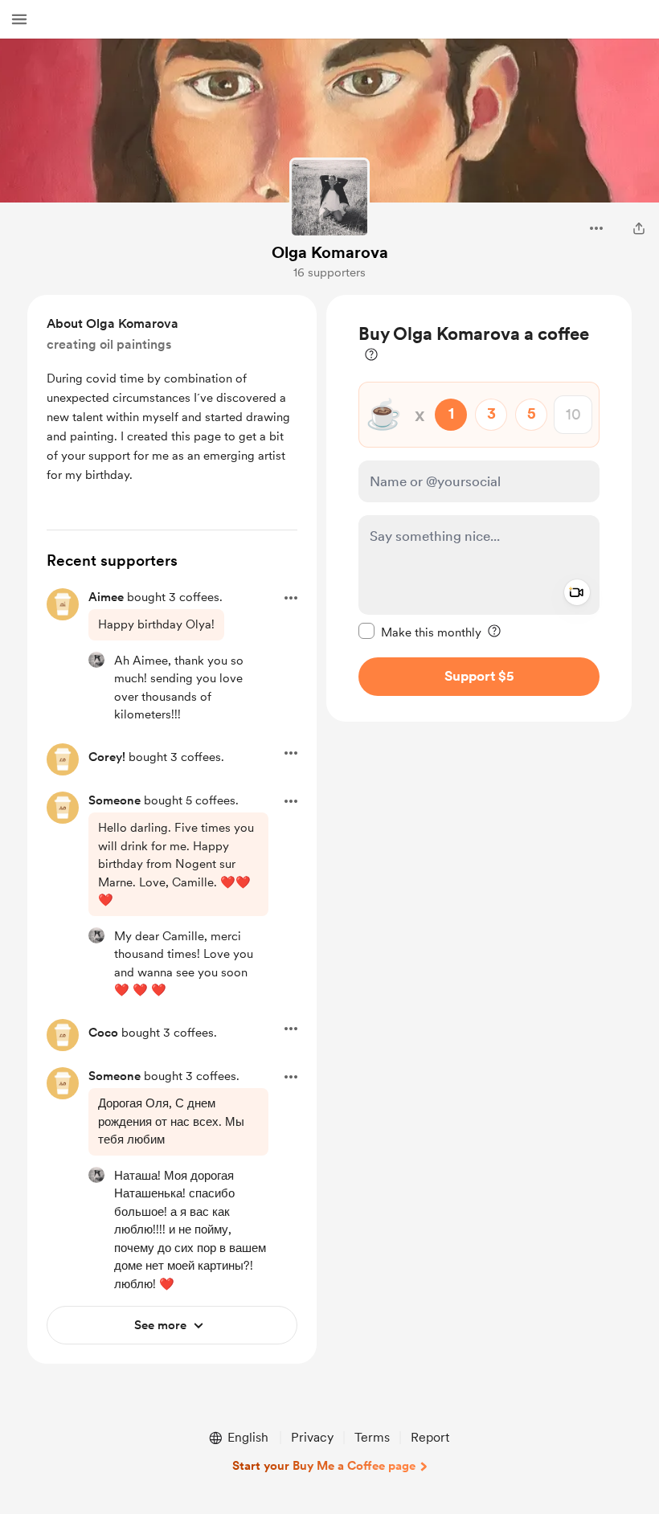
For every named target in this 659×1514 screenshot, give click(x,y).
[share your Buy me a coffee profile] (639, 228)
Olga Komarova (330, 252)
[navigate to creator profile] (329, 198)
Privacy (312, 1437)
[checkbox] (419, 631)
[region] (479, 508)
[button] (19, 19)
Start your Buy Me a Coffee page (323, 1466)
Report (430, 1437)
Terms (372, 1437)
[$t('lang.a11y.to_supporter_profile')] (96, 659)
